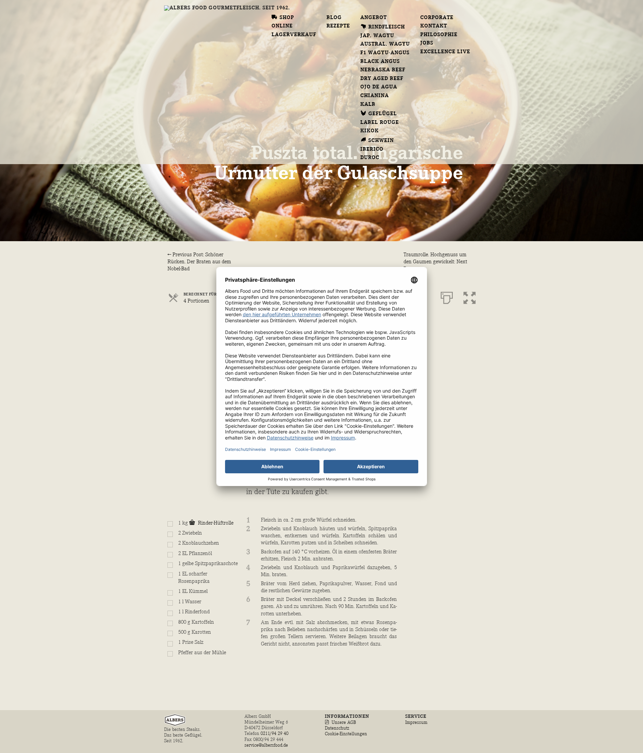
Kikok (369, 131)
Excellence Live (445, 52)
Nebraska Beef (383, 70)
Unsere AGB (344, 722)
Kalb (367, 104)
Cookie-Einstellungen (346, 733)
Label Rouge (379, 122)
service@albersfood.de (266, 745)
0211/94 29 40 (275, 733)
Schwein (381, 140)
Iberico (371, 149)
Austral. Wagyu (385, 44)
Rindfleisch (386, 27)
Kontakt (433, 26)
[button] (469, 296)
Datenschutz (337, 728)
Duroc (369, 157)
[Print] (447, 296)
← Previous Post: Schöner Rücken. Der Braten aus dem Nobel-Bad (199, 262)
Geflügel (382, 114)
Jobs (426, 43)
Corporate (436, 17)
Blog (334, 17)
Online (282, 26)
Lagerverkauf (294, 35)
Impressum (416, 722)
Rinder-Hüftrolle (215, 523)
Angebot (373, 17)
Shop (287, 17)
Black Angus (380, 61)
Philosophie (438, 35)
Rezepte (338, 26)
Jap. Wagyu (377, 36)
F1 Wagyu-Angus (385, 53)
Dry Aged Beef (382, 78)
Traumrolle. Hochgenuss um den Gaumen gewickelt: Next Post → (435, 262)
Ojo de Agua (378, 87)
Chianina (374, 95)
